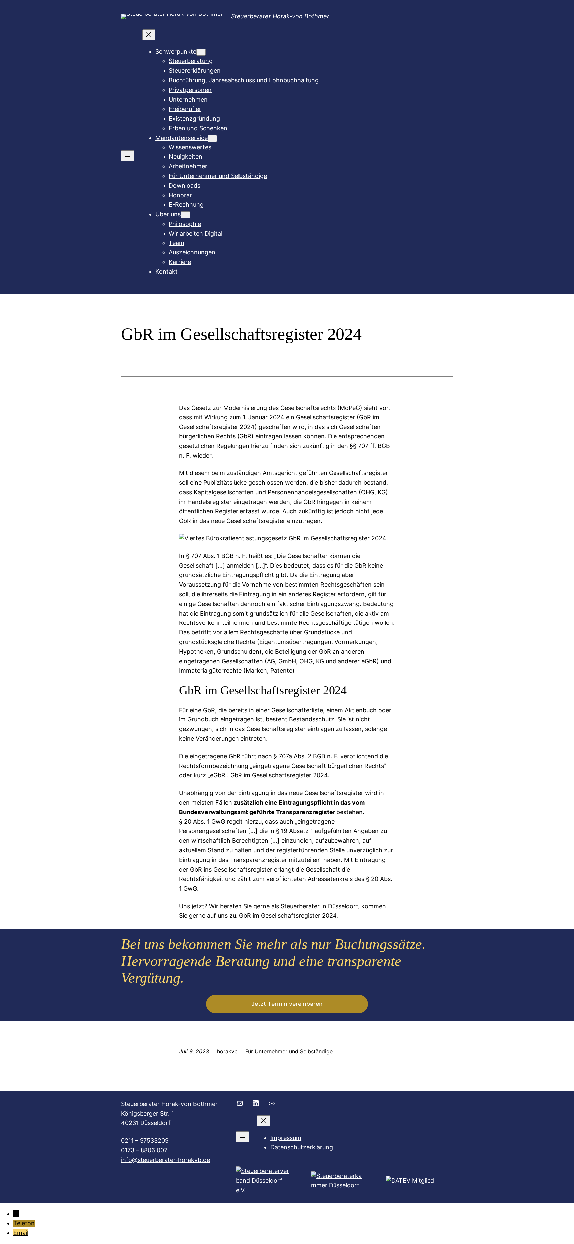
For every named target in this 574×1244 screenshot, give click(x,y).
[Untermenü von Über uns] (185, 214)
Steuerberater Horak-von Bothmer (280, 16)
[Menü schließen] (148, 34)
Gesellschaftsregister (325, 417)
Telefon (24, 1223)
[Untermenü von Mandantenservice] (212, 138)
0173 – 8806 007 (144, 1150)
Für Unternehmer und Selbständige (289, 1051)
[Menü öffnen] (127, 155)
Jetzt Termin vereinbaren (287, 1003)
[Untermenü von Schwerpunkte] (201, 52)
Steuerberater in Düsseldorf (319, 906)
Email (20, 1232)
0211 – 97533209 (145, 1140)
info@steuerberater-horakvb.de (165, 1159)
